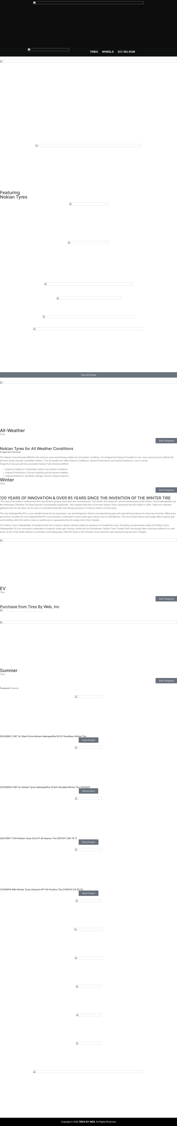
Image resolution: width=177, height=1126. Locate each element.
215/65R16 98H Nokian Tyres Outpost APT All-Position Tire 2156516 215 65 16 (41, 889)
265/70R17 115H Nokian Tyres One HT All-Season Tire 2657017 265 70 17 (38, 838)
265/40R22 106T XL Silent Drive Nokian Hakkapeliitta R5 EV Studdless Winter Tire (43, 736)
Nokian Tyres (13, 197)
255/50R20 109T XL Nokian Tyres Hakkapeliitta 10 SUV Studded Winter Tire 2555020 (45, 787)
